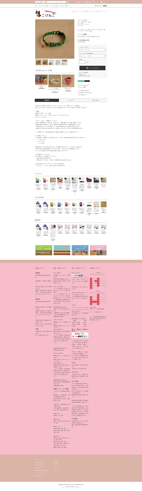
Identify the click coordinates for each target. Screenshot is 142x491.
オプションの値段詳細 (83, 72)
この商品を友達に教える (84, 90)
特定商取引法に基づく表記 (84, 75)
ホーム (36, 5)
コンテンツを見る (64, 5)
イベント (82, 24)
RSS (37, 475)
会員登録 (89, 2)
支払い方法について (40, 462)
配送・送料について (40, 465)
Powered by (63, 487)
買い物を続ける (82, 94)
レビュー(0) (95, 100)
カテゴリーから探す (45, 5)
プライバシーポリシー (41, 473)
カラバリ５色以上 (88, 22)
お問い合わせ (99, 5)
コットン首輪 (80, 29)
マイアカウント (57, 459)
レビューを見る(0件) (83, 85)
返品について (81, 74)
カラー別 (82, 22)
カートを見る (57, 467)
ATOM (39, 475)
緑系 (89, 29)
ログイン (96, 2)
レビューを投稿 (82, 87)
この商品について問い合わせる (85, 92)
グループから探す (54, 5)
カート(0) (104, 2)
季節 (81, 23)
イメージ (71, 100)
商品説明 (47, 100)
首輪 (81, 25)
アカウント (81, 2)
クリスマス (87, 24)
